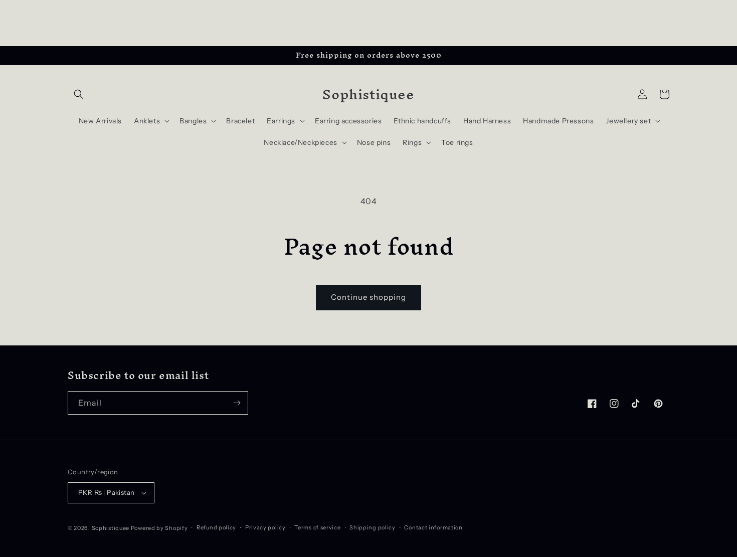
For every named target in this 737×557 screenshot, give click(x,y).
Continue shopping (368, 297)
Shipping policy (372, 527)
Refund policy (216, 527)
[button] (79, 94)
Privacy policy (265, 527)
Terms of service (317, 527)
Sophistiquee (111, 527)
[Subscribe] (237, 403)
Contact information (433, 527)
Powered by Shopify (159, 527)
